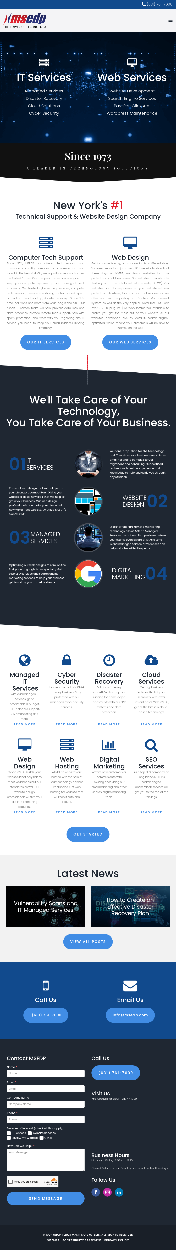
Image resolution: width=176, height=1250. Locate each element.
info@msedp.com (130, 1015)
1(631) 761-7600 (45, 1015)
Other (48, 1138)
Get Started (88, 834)
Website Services (44, 1133)
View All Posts (88, 941)
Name (12, 1067)
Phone (12, 1113)
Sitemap (53, 1240)
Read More (24, 724)
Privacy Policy (116, 1240)
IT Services (19, 1133)
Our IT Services (45, 342)
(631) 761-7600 (115, 1072)
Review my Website (25, 1138)
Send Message (45, 1198)
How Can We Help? (21, 1146)
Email (11, 1082)
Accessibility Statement (82, 1240)
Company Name (18, 1098)
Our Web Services (130, 342)
